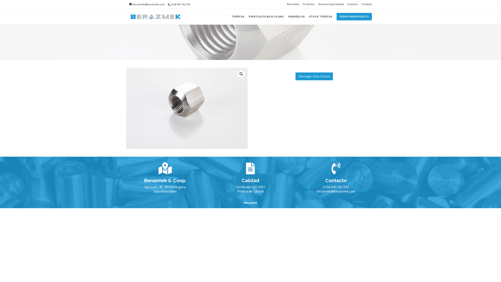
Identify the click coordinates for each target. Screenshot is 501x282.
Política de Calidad (250, 191)
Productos (309, 4)
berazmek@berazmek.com (335, 191)
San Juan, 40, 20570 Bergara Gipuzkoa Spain (165, 189)
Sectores (352, 4)
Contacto (366, 4)
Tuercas (238, 16)
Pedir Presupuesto (354, 16)
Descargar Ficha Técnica (314, 76)
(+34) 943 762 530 (336, 187)
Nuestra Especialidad (331, 4)
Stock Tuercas (320, 16)
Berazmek (293, 4)
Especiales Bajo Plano (266, 16)
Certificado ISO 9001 (250, 187)
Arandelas (296, 16)
